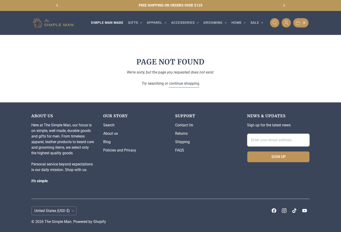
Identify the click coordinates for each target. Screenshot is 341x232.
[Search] (274, 22)
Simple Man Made (107, 22)
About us (110, 133)
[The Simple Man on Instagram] (284, 210)
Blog (107, 142)
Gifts (133, 22)
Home (237, 22)
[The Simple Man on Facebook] (274, 210)
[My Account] (286, 22)
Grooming (213, 22)
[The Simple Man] (55, 23)
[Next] (284, 5)
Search (109, 125)
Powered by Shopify (89, 221)
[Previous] (57, 5)
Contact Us (184, 125)
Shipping (182, 142)
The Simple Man (58, 221)
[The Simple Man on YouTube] (304, 210)
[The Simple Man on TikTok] (294, 210)
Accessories (183, 22)
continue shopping (184, 83)
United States (52, 210)
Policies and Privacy (119, 150)
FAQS (179, 150)
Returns (181, 133)
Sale (255, 22)
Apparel (154, 22)
